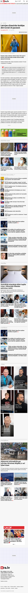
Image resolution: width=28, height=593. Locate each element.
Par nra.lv (2, 586)
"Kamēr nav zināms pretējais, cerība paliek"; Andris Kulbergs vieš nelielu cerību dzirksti (7, 498)
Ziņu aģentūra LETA (4, 30)
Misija (9, 586)
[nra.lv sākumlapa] (6, 1)
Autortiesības (3, 588)
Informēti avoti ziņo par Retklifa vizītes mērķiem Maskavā (20, 483)
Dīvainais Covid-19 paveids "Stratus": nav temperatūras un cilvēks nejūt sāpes (7, 168)
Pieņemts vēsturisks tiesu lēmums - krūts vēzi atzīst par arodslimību (7, 305)
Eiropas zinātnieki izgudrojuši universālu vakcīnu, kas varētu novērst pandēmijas (6, 154)
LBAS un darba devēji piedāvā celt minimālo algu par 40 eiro (16, 194)
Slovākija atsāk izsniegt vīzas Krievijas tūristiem (15, 202)
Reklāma (5, 586)
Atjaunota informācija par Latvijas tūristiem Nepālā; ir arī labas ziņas (17, 246)
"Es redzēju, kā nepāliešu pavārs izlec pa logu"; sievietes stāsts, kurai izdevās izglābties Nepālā (16, 231)
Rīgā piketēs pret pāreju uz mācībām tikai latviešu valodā (15, 198)
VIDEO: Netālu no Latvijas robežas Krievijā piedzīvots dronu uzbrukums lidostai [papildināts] (15, 206)
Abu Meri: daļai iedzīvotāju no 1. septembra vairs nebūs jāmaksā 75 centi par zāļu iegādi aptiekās (7, 321)
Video (3, 364)
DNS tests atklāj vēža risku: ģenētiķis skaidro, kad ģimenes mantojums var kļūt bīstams (20, 305)
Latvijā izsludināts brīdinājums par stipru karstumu (15, 190)
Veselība (4, 23)
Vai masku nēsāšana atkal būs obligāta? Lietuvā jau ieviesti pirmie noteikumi (20, 168)
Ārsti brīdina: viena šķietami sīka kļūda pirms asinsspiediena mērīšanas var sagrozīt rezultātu (20, 320)
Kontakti (16, 588)
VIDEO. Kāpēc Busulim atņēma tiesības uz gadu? (16, 222)
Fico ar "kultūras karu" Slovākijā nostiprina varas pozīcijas (15, 187)
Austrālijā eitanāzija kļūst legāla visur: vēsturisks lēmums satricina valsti (13, 286)
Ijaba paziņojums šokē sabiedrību (13, 211)
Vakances (12, 588)
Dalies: (9, 125)
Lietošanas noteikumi (20, 586)
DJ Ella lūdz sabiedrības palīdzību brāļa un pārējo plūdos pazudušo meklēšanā (17, 255)
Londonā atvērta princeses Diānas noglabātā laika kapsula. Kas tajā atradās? (16, 179)
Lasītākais (4, 219)
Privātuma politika (13, 586)
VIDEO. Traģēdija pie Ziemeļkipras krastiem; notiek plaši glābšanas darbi (6, 484)
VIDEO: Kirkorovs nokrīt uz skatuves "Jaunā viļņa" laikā (16, 215)
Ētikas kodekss (7, 588)
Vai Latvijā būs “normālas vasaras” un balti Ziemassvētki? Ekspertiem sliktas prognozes (16, 183)
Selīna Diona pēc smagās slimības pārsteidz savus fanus (20, 153)
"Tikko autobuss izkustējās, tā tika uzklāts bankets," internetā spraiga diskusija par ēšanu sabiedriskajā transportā (17, 239)
